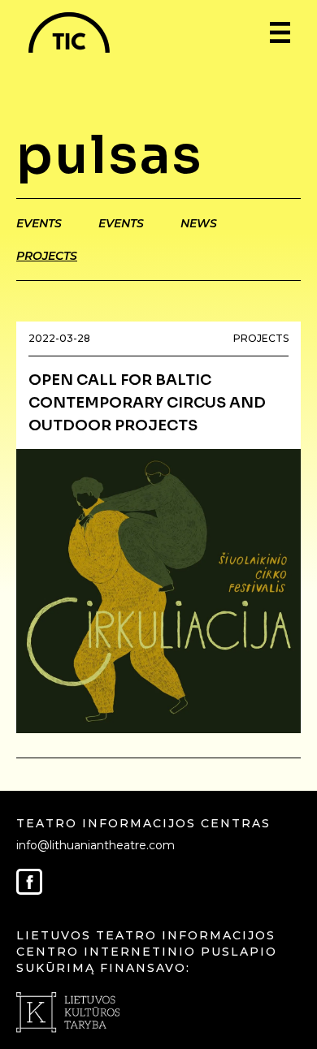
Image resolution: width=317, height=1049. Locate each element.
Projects (46, 255)
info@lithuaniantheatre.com (95, 845)
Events (39, 223)
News (198, 223)
